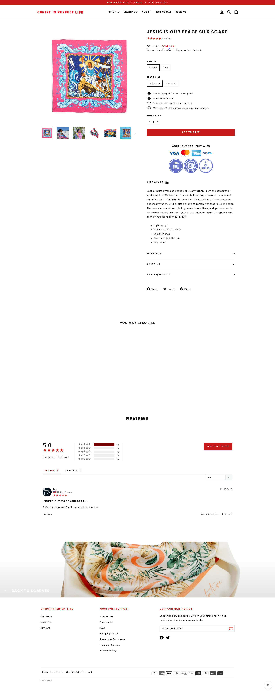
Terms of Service (110, 644)
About (146, 12)
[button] (224, 514)
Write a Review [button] (218, 446)
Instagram (163, 12)
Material (154, 77)
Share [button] (50, 514)
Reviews (181, 12)
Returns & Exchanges (112, 639)
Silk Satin (154, 83)
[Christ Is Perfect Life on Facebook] (162, 637)
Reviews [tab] (49, 470)
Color (152, 61)
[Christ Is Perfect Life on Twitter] (168, 637)
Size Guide (106, 622)
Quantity (154, 115)
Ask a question (159, 274)
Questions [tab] (71, 470)
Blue (165, 67)
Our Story (46, 616)
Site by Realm (46, 681)
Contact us (106, 616)
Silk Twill (171, 83)
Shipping (154, 264)
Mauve (153, 67)
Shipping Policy (109, 633)
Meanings (130, 12)
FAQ (102, 627)
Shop (113, 12)
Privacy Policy (108, 650)
